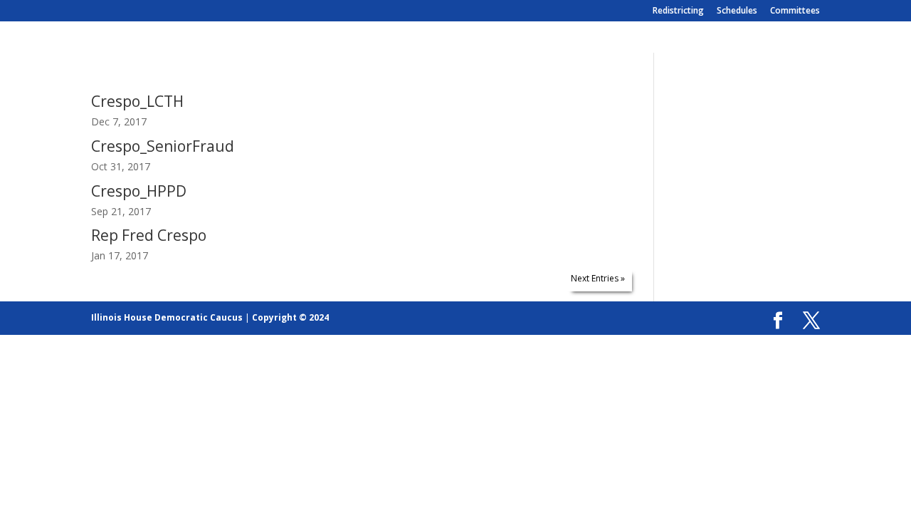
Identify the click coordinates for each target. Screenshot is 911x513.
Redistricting (678, 11)
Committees (795, 11)
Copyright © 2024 (290, 317)
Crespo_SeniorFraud (162, 146)
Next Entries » (598, 278)
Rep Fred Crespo (148, 235)
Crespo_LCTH (137, 101)
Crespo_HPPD (138, 191)
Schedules (737, 11)
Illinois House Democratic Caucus (167, 317)
